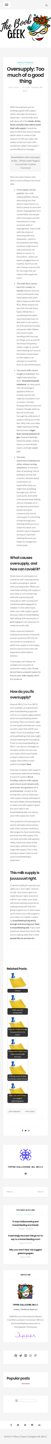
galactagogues (15, 1111)
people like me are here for (22, 938)
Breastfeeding (25, 62)
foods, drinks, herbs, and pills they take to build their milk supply (25, 124)
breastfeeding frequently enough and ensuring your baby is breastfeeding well (24, 924)
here (29, 764)
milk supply (30, 1111)
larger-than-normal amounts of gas (28, 434)
